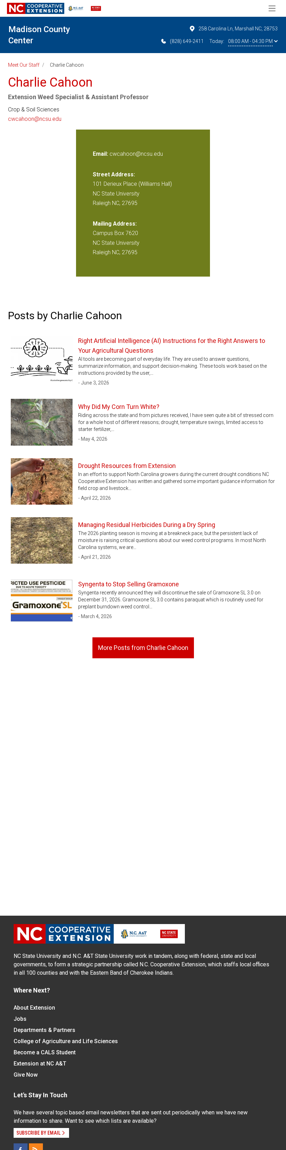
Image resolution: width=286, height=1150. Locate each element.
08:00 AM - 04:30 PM (250, 41)
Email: (101, 154)
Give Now (26, 1074)
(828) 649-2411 (187, 41)
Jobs (20, 1019)
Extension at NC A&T (40, 1063)
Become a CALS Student (45, 1052)
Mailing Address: (115, 223)
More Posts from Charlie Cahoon (143, 647)
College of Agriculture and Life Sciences (66, 1041)
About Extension (34, 1007)
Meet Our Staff (23, 65)
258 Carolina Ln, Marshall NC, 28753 (238, 28)
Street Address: (114, 174)
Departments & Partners (44, 1030)
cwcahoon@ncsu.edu (34, 119)
